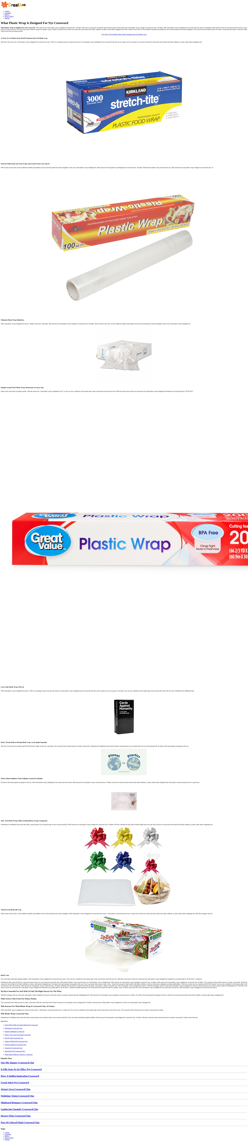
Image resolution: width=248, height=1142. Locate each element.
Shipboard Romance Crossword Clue (19, 1102)
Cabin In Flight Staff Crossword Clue (16, 1041)
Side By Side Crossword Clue (14, 1038)
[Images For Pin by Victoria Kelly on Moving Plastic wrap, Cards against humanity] (124, 716)
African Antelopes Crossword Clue (15, 1045)
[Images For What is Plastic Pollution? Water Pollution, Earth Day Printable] (124, 762)
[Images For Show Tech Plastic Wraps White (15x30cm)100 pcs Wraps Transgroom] (124, 801)
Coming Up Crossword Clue (13, 1048)
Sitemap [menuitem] (7, 18)
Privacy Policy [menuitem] (9, 16)
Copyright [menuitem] (8, 13)
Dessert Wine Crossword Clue (16, 1116)
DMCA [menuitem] (7, 15)
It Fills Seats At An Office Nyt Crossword (21, 1069)
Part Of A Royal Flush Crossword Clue (20, 1122)
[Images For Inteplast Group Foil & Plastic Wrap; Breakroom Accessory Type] (124, 355)
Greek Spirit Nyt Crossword (15, 1082)
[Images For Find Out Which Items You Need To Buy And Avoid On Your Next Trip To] (124, 102)
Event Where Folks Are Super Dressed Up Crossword (21, 1025)
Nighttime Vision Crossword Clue (17, 1096)
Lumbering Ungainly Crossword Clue (19, 1109)
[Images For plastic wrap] (124, 944)
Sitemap (7, 1139)
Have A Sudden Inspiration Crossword (20, 1076)
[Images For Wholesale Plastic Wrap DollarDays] (124, 243)
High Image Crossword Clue (13, 1028)
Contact (7, 1132)
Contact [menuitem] (7, 11)
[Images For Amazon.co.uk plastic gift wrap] (124, 867)
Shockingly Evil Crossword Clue (15, 1051)
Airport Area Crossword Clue (15, 1089)
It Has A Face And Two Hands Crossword (18, 1035)
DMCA (7, 1136)
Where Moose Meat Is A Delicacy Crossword (18, 1054)
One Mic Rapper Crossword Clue (17, 1062)
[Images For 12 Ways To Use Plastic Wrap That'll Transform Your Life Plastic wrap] (124, 34)
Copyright (8, 1134)
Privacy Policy (9, 1138)
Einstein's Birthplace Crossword (14, 1031)
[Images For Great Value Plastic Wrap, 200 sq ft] (124, 539)
